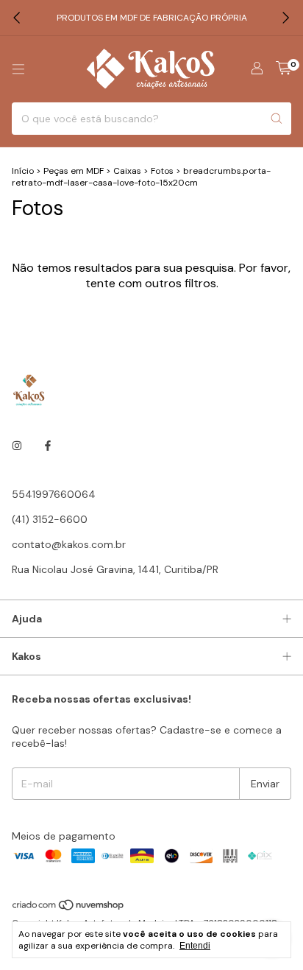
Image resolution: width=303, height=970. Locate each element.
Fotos (162, 171)
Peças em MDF (73, 171)
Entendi (194, 946)
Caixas (127, 171)
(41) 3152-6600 (50, 519)
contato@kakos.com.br (69, 544)
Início (23, 171)
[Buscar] (276, 118)
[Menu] (18, 69)
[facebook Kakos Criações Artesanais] (48, 445)
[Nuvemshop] (69, 908)
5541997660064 (54, 494)
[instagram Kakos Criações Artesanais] (17, 445)
